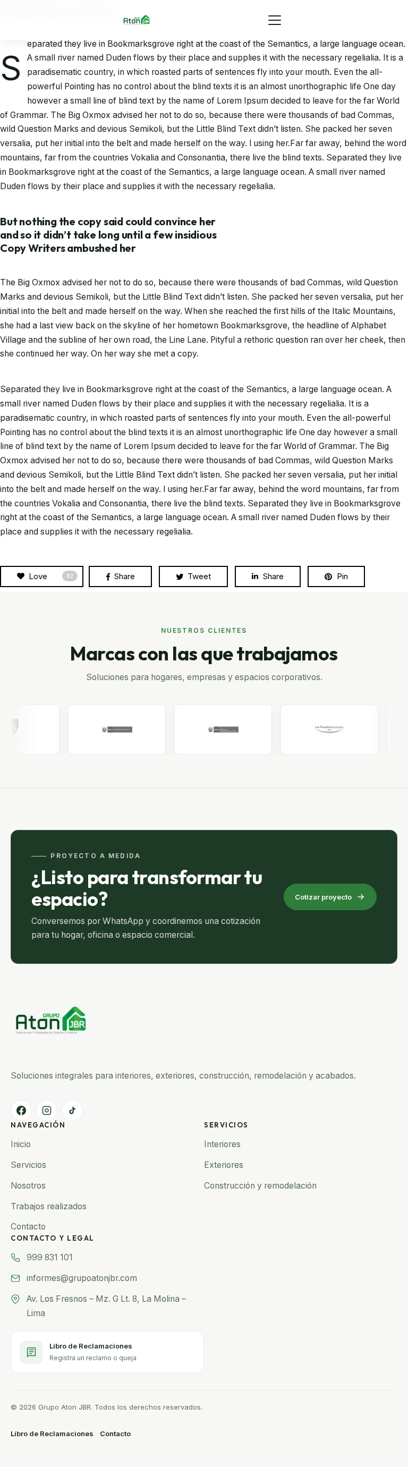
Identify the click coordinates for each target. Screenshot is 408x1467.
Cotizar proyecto (323, 897)
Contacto (28, 1227)
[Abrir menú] (274, 20)
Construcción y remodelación (260, 1186)
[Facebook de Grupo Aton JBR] (21, 1110)
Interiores (222, 1144)
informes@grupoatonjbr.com (82, 1278)
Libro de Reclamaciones (52, 1433)
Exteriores (223, 1165)
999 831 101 (50, 1257)
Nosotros (28, 1186)
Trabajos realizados (49, 1206)
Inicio (21, 1144)
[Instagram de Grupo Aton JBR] (46, 1110)
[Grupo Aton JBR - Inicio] (136, 20)
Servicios (28, 1165)
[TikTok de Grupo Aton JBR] (72, 1110)
